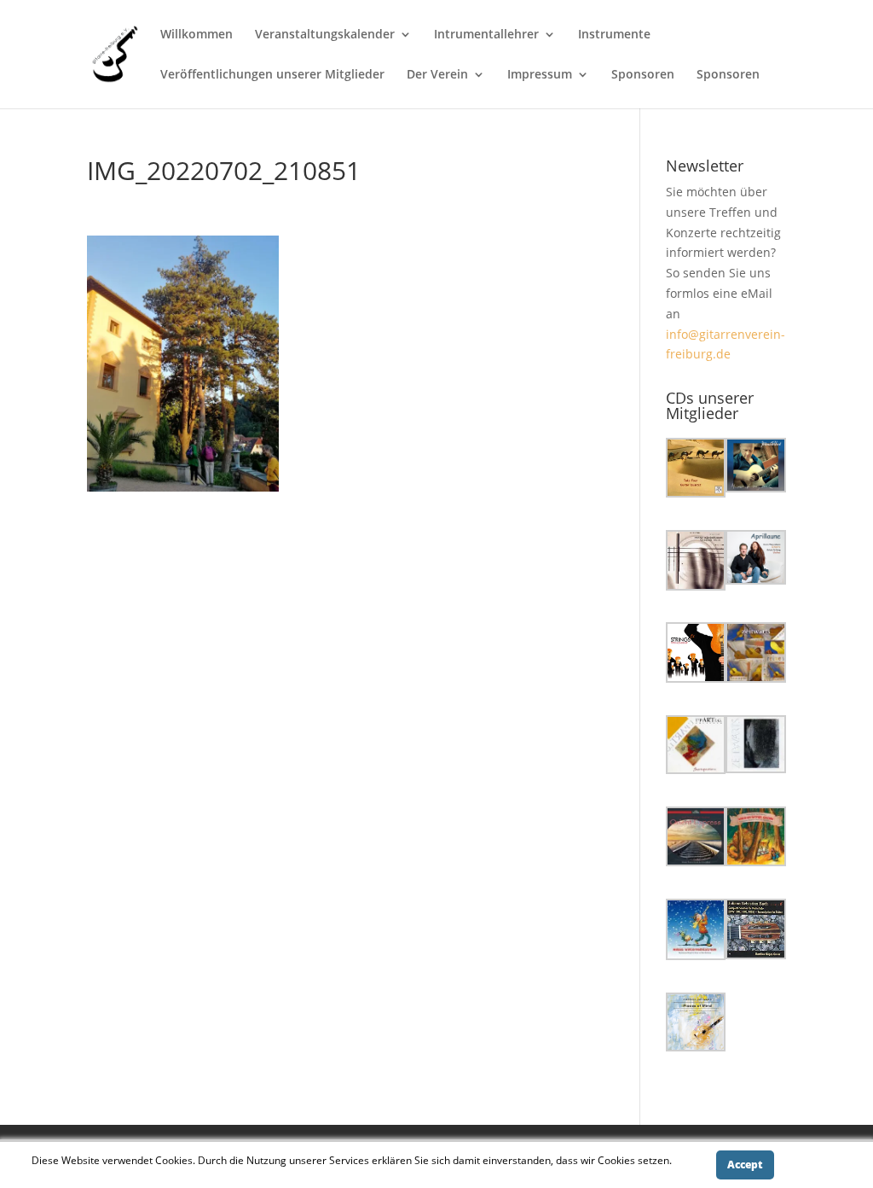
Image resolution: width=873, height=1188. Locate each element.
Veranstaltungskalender (325, 35)
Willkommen (196, 35)
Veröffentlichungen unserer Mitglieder (272, 75)
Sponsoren (642, 75)
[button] (696, 471)
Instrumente (614, 35)
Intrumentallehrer (486, 35)
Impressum (539, 75)
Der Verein (437, 75)
